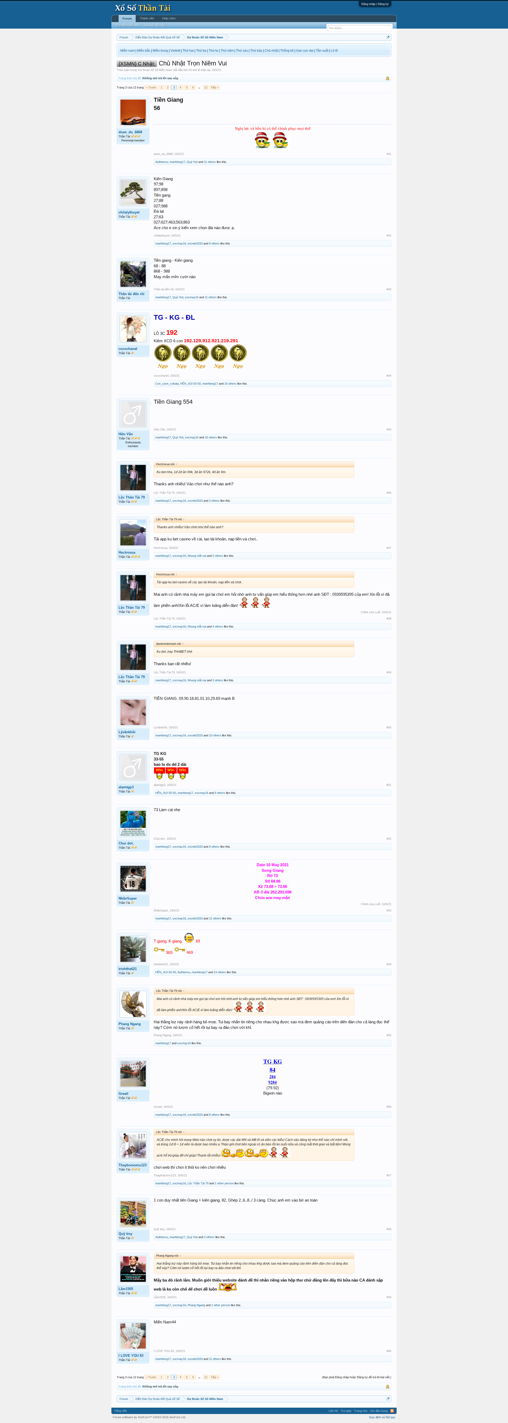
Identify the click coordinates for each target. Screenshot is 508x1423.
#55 (389, 1035)
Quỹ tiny (125, 1234)
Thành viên (147, 18)
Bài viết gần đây (155, 25)
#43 (389, 289)
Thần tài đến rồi (131, 294)
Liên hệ (333, 1410)
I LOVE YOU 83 (131, 1356)
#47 (389, 547)
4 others (217, 626)
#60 (389, 1351)
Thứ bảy (256, 50)
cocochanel (128, 349)
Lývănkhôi (127, 732)
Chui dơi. (126, 843)
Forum (127, 18)
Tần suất (322, 50)
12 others (215, 918)
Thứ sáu (242, 50)
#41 (389, 153)
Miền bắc (143, 50)
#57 (389, 1175)
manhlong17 (177, 161)
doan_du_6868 (130, 132)
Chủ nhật (271, 50)
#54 (389, 964)
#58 (389, 1229)
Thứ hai (188, 50)
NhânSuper (128, 898)
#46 (389, 492)
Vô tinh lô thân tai (199, 70)
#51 (389, 784)
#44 (389, 375)
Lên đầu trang (379, 1410)
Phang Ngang (130, 1024)
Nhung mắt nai (197, 555)
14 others (220, 972)
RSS (392, 1411)
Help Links (169, 18)
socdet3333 (195, 243)
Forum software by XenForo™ (149, 1417)
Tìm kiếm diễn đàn (128, 25)
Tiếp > (215, 87)
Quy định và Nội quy (382, 1417)
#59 (389, 1297)
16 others (230, 383)
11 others (210, 161)
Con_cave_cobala (167, 383)
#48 (389, 618)
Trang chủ (360, 1410)
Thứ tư (213, 50)
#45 (389, 429)
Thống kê (287, 50)
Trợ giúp (346, 1410)
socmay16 (179, 243)
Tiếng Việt (120, 1410)
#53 (389, 910)
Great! (123, 1094)
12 (205, 87)
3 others (214, 500)
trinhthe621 (128, 969)
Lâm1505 (126, 1289)
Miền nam (127, 50)
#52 (389, 838)
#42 (389, 235)
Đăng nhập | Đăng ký (375, 4)
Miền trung (160, 50)
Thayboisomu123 (133, 1165)
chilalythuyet (129, 212)
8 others (214, 243)
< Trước (151, 87)
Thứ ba (201, 50)
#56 (389, 1106)
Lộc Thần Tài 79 (132, 497)
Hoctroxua (127, 552)
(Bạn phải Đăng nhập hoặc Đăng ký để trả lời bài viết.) (356, 1377)
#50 (389, 727)
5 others (217, 555)
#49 (389, 672)
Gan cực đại (305, 50)
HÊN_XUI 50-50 (190, 383)
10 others (215, 735)
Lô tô (334, 50)
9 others (220, 792)
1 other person (224, 1183)
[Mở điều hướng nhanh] (388, 37)
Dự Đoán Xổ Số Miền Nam (155, 70)
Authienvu (161, 161)
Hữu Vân (126, 434)
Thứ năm (227, 50)
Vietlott (175, 50)
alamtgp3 (126, 787)
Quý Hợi (192, 161)
